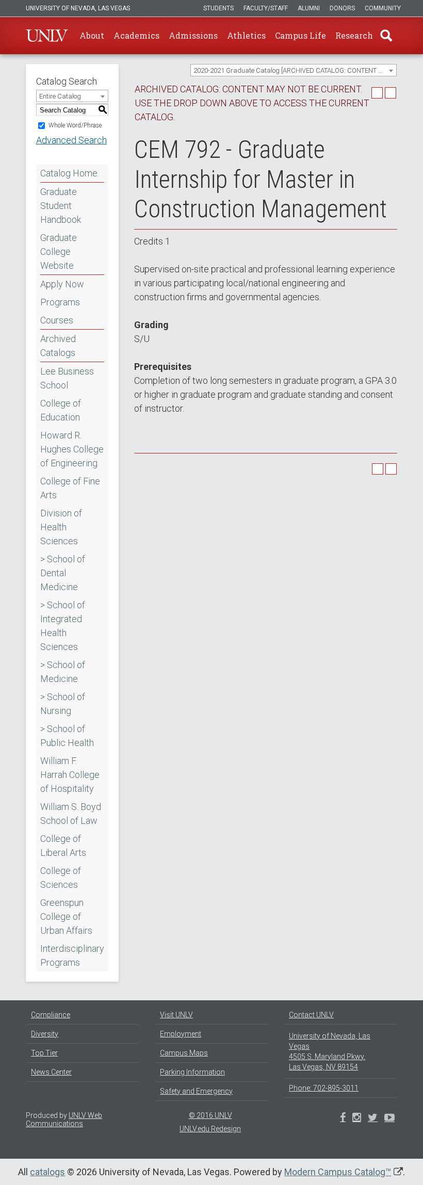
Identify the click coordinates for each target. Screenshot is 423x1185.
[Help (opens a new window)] (390, 93)
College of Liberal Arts (63, 845)
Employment (180, 1034)
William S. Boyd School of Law (70, 813)
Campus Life (300, 35)
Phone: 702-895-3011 (324, 1088)
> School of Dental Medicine (62, 573)
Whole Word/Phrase (75, 125)
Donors (342, 8)
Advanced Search (71, 140)
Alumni (309, 8)
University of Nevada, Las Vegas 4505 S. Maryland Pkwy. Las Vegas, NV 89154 (329, 1051)
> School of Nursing (62, 703)
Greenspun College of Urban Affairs (66, 916)
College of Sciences (60, 877)
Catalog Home (68, 173)
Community (383, 8)
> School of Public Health (67, 735)
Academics (136, 35)
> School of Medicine (62, 671)
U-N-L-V (47, 35)
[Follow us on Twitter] (357, 1118)
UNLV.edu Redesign (210, 1129)
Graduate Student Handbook (60, 205)
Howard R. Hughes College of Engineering (72, 449)
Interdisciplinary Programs (72, 955)
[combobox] (293, 70)
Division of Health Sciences (61, 527)
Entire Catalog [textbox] (60, 96)
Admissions (193, 35)
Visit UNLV (176, 1015)
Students (218, 8)
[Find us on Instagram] (372, 1118)
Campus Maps (184, 1053)
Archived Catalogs (58, 345)
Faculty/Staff (265, 8)
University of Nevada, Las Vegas (78, 8)
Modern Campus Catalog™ (337, 1171)
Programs (60, 302)
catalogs (47, 1171)
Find (386, 35)
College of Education (60, 410)
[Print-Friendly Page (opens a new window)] (377, 93)
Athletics (246, 35)
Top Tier (44, 1053)
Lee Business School (67, 378)
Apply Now (62, 284)
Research (354, 35)
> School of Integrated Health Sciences (62, 625)
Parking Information (192, 1072)
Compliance (50, 1015)
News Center (51, 1072)
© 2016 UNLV (210, 1115)
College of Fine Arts (70, 488)
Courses (56, 320)
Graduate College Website (58, 251)
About (91, 35)
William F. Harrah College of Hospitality (70, 774)
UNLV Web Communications (64, 1119)
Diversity (44, 1034)
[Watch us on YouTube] (389, 1118)
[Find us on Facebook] (342, 1118)
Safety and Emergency (196, 1091)
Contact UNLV (311, 1015)
